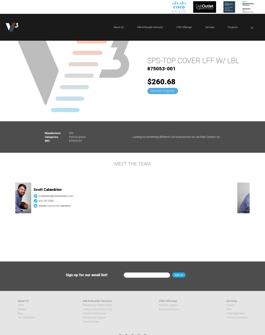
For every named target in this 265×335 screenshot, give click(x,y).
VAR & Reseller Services (150, 27)
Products (233, 27)
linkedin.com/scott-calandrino (49, 205)
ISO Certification (26, 317)
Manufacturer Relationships (97, 305)
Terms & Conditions (236, 317)
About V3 (119, 27)
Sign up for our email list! (86, 275)
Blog (20, 313)
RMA (228, 309)
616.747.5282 (40, 200)
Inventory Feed (91, 321)
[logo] (12, 27)
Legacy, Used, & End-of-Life (97, 309)
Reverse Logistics (168, 305)
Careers (22, 309)
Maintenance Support (94, 317)
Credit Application (235, 313)
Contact (230, 305)
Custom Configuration (94, 313)
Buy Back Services (169, 309)
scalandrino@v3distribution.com (50, 196)
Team (21, 305)
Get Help (209, 27)
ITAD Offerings (184, 27)
